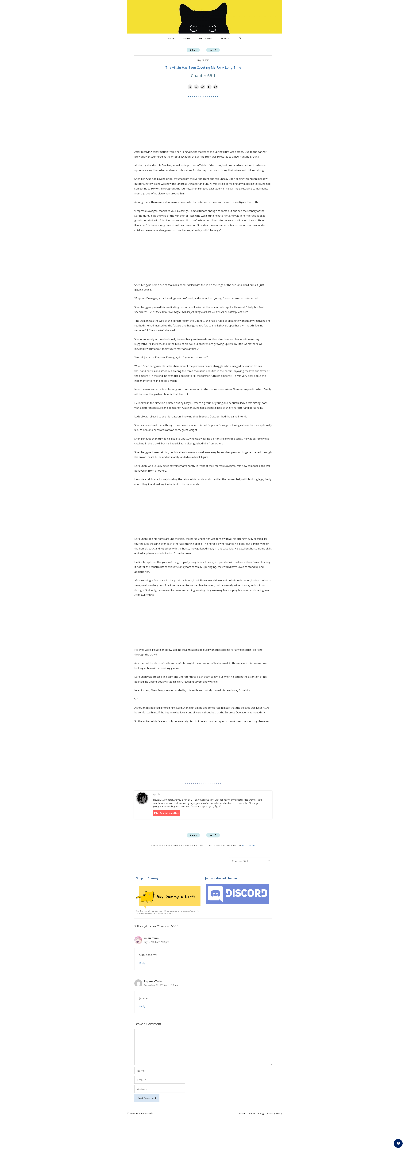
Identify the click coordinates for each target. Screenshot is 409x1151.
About (242, 1113)
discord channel (248, 845)
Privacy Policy (274, 1113)
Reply (142, 963)
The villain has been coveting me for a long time (203, 67)
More (224, 38)
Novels (186, 38)
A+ (202, 86)
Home (171, 38)
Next (211, 50)
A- (196, 86)
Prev (194, 50)
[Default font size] (215, 86)
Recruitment (205, 38)
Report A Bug (256, 1113)
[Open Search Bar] (240, 38)
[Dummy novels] (204, 16)
